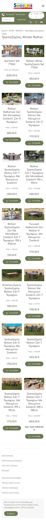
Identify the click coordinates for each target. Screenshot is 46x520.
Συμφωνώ (11, 513)
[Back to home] (23, 6)
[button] (43, 6)
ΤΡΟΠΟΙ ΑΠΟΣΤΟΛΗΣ (10, 493)
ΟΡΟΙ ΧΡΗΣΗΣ (7, 456)
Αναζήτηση (21, 19)
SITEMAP (5, 470)
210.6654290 (20, 14)
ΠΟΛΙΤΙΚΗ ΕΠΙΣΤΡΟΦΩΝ (11, 478)
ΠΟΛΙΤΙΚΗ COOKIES (9, 465)
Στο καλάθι (13, 82)
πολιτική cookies (27, 507)
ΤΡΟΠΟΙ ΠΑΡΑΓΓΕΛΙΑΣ (11, 483)
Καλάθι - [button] (38, 15)
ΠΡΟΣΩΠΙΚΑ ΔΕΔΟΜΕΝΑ (12, 461)
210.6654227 (10, 14)
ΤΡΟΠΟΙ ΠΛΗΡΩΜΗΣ (10, 488)
